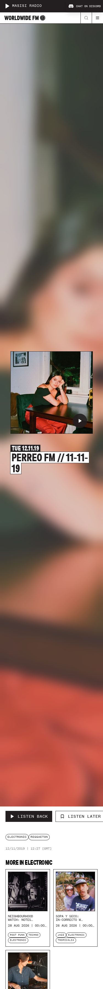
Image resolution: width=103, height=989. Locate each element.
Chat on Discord (88, 6)
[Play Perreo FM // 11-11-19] (80, 421)
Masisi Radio (27, 6)
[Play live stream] (7, 6)
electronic (17, 837)
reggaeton (39, 837)
